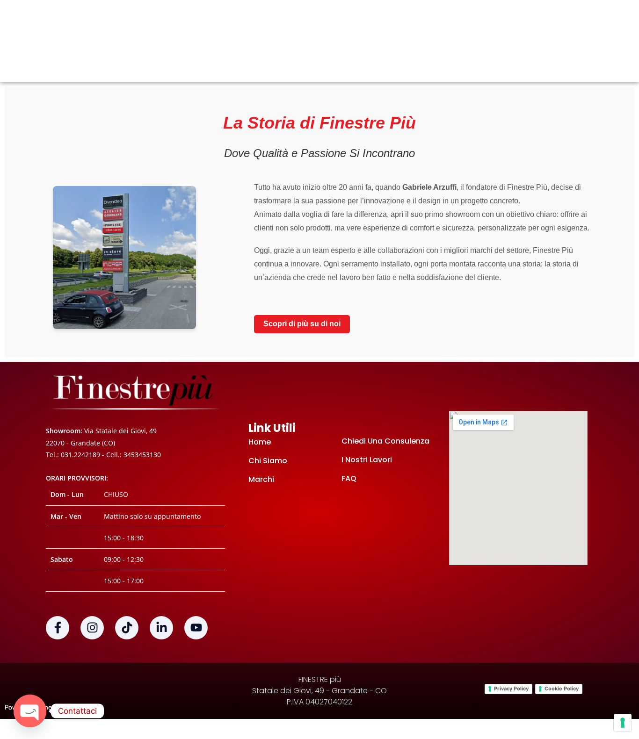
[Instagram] (92, 627)
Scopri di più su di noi (302, 324)
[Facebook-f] (57, 627)
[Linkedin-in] (161, 627)
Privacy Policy (511, 688)
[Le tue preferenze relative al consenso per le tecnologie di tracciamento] (623, 723)
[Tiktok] (126, 627)
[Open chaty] (30, 711)
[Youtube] (196, 627)
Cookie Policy (562, 688)
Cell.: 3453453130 (133, 454)
